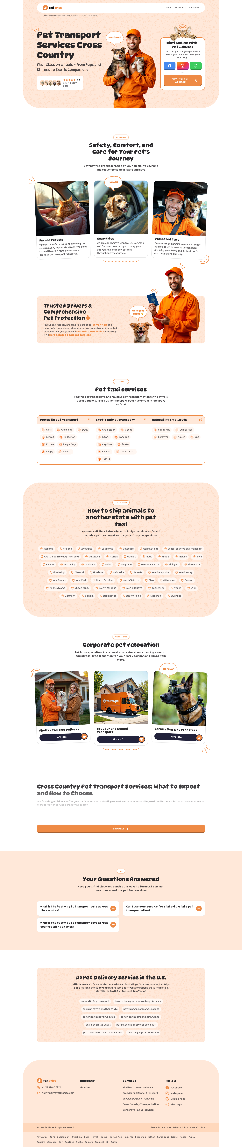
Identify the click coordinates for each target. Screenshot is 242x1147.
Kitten (151, 1137)
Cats (52, 1137)
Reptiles (69, 1142)
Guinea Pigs (116, 1137)
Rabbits (41, 1142)
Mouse (183, 1137)
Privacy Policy (180, 1127)
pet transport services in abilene (102, 1032)
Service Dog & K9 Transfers (138, 1098)
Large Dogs (163, 1137)
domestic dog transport (95, 1001)
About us (85, 1087)
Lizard (174, 1137)
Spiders (89, 1142)
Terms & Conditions (161, 1127)
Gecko (104, 1137)
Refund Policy (197, 1127)
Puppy (192, 1137)
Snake (79, 1142)
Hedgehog (140, 1137)
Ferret (94, 1137)
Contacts (194, 7)
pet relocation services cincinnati (136, 1024)
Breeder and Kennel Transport (140, 1093)
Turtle (114, 1142)
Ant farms (42, 1137)
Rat (61, 1142)
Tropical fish (101, 1142)
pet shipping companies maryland (140, 1017)
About (169, 7)
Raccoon (52, 1142)
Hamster (128, 1137)
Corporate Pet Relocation (138, 1110)
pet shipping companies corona (141, 1009)
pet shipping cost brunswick (99, 1017)
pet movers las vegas (98, 1024)
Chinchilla (76, 1137)
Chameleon (63, 1137)
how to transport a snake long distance (138, 1001)
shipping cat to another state (100, 1009)
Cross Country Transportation (141, 1104)
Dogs (86, 1137)
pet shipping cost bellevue (143, 1032)
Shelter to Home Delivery (138, 1087)
